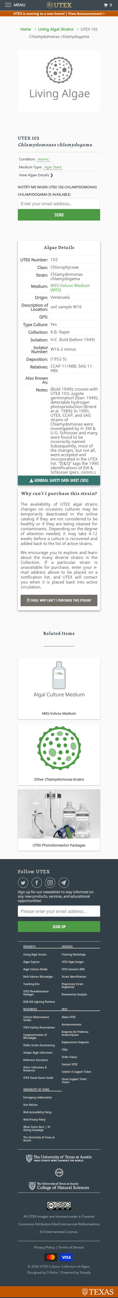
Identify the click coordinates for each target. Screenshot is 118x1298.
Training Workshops (74, 954)
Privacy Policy (44, 1247)
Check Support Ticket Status (74, 1080)
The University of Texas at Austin (39, 1139)
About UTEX (68, 1016)
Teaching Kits (31, 983)
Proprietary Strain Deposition (72, 985)
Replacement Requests (75, 1042)
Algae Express (31, 961)
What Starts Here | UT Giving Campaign (36, 1128)
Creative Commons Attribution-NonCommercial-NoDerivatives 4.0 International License (59, 1224)
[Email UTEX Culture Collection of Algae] (65, 882)
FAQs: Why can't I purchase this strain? (60, 600)
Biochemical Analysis (74, 994)
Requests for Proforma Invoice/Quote (75, 1033)
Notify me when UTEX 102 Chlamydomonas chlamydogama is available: (57, 190)
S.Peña (52, 1272)
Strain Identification (74, 976)
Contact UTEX (69, 1064)
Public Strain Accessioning (39, 1045)
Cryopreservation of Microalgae (35, 1036)
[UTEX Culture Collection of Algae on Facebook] (38, 882)
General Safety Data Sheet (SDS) (60, 480)
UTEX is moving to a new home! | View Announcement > (59, 13)
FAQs (65, 1049)
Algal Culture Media (35, 969)
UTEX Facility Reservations (39, 1027)
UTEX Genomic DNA (73, 969)
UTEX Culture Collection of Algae (64, 1266)
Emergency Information (37, 1097)
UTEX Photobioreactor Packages (36, 993)
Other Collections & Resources (35, 1069)
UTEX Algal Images (73, 961)
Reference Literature (35, 1059)
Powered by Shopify (76, 1272)
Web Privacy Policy (34, 1119)
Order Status (69, 1056)
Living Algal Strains (35, 954)
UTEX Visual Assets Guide (38, 1077)
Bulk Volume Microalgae (38, 976)
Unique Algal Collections (37, 1052)
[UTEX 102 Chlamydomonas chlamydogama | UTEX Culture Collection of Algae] (59, 81)
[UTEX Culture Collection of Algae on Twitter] (24, 882)
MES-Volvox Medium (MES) (70, 287)
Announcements (72, 1024)
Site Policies (30, 1104)
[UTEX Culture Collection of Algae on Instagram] (51, 882)
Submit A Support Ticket (76, 1071)
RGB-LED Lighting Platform (39, 1001)
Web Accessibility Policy (37, 1112)
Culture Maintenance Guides (36, 1018)
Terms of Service (71, 1247)
